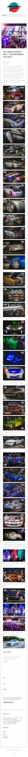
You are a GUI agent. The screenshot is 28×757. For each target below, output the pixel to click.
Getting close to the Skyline (10, 719)
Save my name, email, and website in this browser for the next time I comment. (12, 698)
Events (4, 734)
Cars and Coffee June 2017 (9, 723)
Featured (5, 736)
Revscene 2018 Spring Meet (10, 722)
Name (4, 677)
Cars (4, 733)
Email (4, 683)
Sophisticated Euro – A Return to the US (13, 717)
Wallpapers (6, 737)
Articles (5, 731)
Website (5, 689)
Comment (5, 661)
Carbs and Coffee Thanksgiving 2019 (12, 720)
